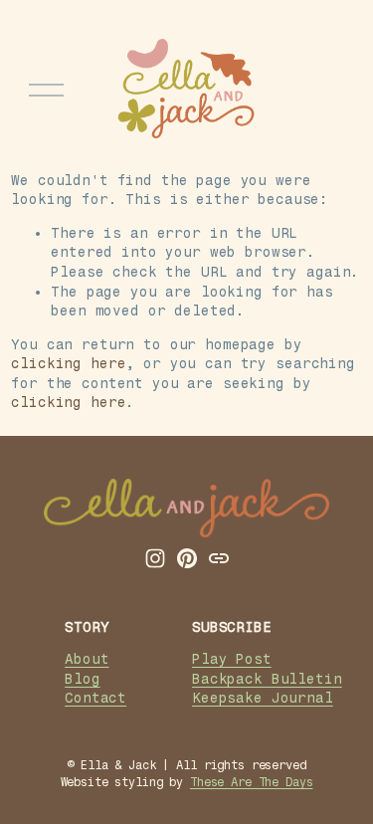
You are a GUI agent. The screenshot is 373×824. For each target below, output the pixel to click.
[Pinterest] (187, 558)
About (86, 659)
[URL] (219, 558)
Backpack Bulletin (267, 679)
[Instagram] (155, 558)
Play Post (232, 659)
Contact (95, 698)
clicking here (68, 363)
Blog (82, 679)
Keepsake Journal (262, 698)
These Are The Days (251, 782)
